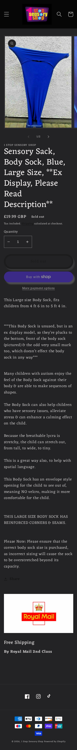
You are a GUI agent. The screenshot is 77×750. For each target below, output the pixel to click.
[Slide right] (48, 136)
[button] (6, 14)
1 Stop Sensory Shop (32, 741)
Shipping (27, 223)
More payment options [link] (38, 288)
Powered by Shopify (54, 741)
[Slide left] (28, 136)
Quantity (11, 232)
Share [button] (15, 579)
